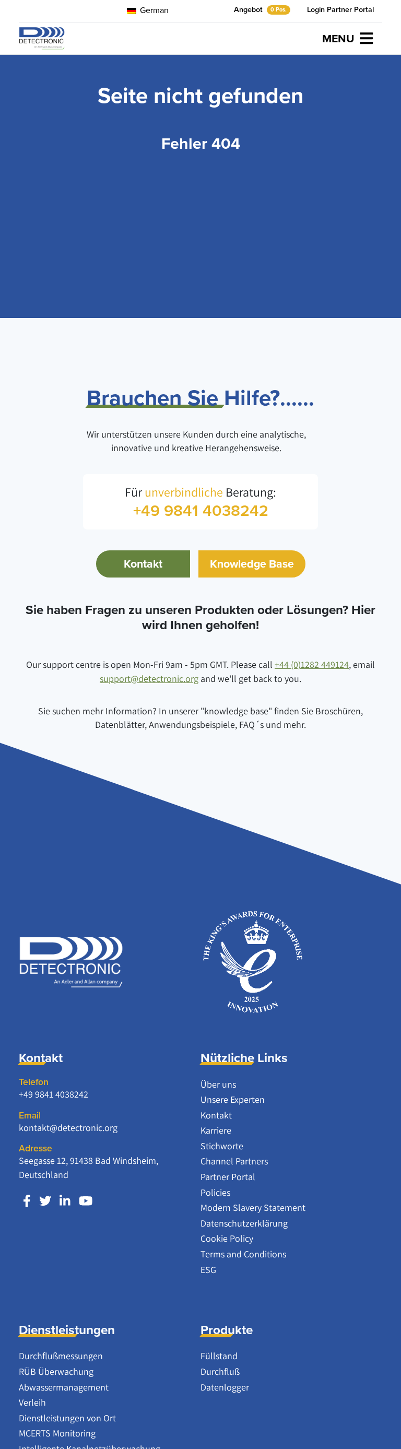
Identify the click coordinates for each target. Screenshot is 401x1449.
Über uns (218, 1084)
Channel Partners (234, 1161)
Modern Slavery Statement (252, 1207)
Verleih (32, 1402)
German (153, 10)
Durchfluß (220, 1371)
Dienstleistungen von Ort (67, 1418)
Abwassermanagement (64, 1387)
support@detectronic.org (149, 679)
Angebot (260, 9)
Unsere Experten (232, 1099)
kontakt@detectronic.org (68, 1128)
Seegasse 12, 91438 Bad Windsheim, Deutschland (88, 1167)
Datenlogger (224, 1387)
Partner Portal (227, 1177)
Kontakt (143, 564)
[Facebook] (27, 1201)
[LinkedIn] (65, 1201)
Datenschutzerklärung (244, 1223)
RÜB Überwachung (56, 1371)
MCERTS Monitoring (57, 1433)
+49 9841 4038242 (53, 1094)
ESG (208, 1270)
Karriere (215, 1130)
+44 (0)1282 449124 (312, 664)
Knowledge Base (252, 564)
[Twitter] (45, 1201)
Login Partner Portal (340, 9)
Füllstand (219, 1356)
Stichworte (221, 1146)
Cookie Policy (226, 1238)
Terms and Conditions (243, 1254)
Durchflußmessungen (61, 1356)
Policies (215, 1192)
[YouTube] (86, 1201)
